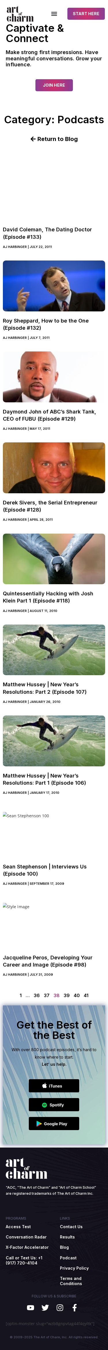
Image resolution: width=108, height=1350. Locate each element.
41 (86, 995)
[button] (54, 13)
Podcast (68, 1257)
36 (37, 995)
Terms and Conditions (71, 1281)
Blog (64, 1247)
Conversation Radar (26, 1236)
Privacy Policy (74, 1268)
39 (67, 995)
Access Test (18, 1226)
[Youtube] (30, 1307)
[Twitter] (45, 1307)
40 (77, 995)
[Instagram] (60, 1307)
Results (67, 1236)
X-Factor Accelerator (27, 1247)
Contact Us (71, 1226)
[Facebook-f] (74, 1307)
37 (47, 995)
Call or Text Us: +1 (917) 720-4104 (24, 1260)
